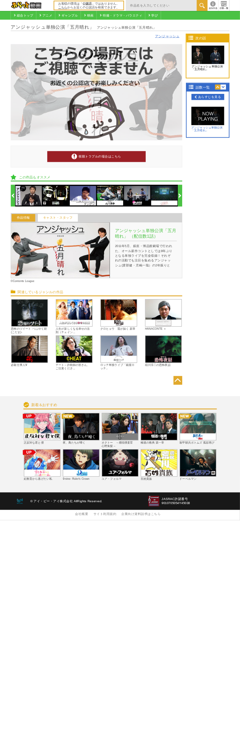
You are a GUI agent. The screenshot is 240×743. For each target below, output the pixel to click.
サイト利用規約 (105, 514)
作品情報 (23, 218)
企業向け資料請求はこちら (141, 514)
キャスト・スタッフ (58, 218)
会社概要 (81, 514)
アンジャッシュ (167, 36)
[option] (28, 196)
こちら (62, 7)
